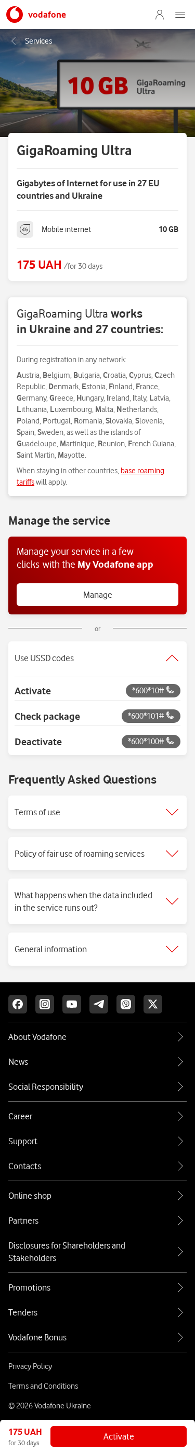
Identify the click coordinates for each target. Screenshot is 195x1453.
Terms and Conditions (43, 1386)
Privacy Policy (30, 1366)
